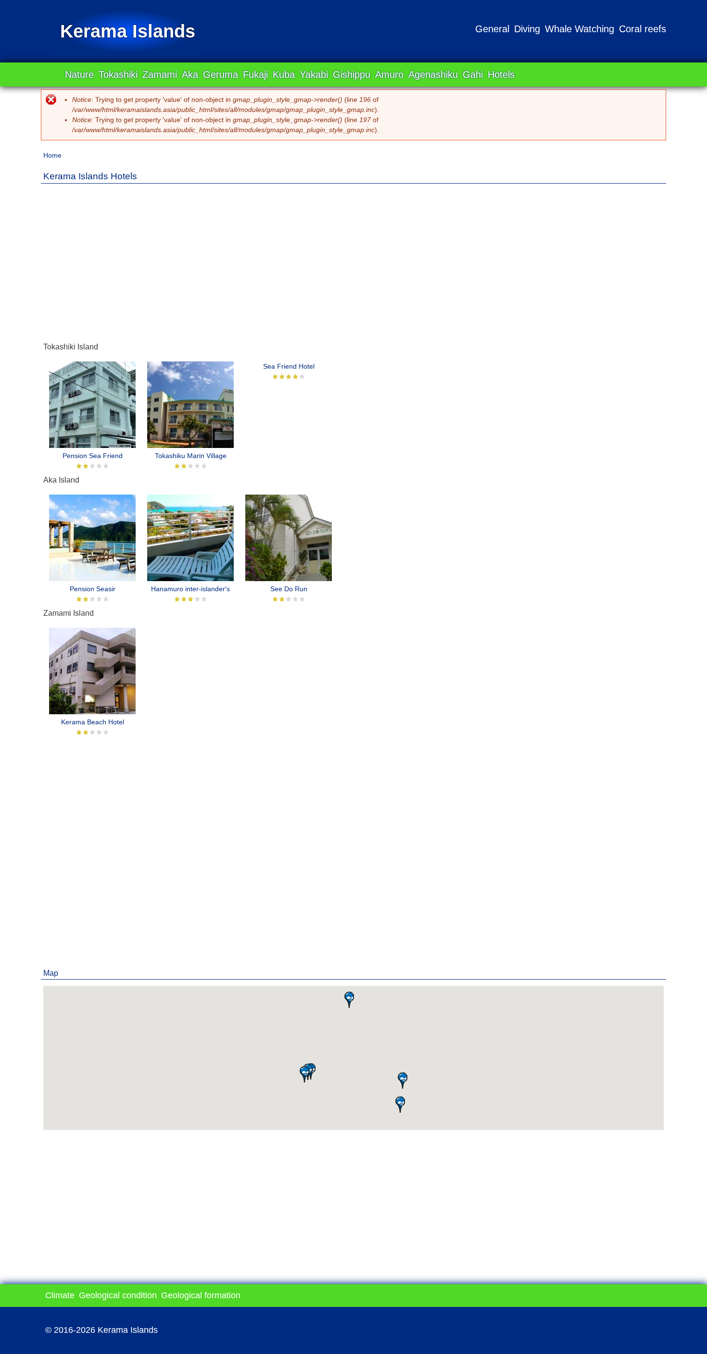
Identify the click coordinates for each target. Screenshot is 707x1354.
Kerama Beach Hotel (92, 722)
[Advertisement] (353, 258)
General (492, 29)
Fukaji (255, 74)
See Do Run (288, 589)
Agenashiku (433, 74)
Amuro (389, 74)
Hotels (501, 74)
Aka (190, 74)
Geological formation (200, 1295)
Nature (79, 74)
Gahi (473, 74)
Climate (60, 1295)
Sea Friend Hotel (289, 366)
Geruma (220, 74)
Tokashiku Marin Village (191, 456)
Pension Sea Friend (93, 456)
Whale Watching (579, 29)
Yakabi (314, 74)
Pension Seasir (92, 589)
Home (52, 155)
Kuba (284, 74)
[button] (400, 1104)
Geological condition (118, 1295)
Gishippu (351, 74)
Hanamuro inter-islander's (190, 589)
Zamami (159, 74)
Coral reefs (642, 29)
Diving (527, 29)
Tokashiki (118, 74)
